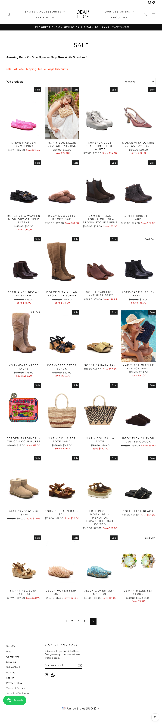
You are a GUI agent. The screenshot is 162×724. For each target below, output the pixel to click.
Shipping (11, 661)
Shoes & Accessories (43, 11)
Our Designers (118, 11)
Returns (10, 672)
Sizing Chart (13, 667)
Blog (9, 651)
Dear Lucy (83, 14)
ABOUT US (119, 17)
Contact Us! (12, 656)
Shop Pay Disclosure (17, 693)
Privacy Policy (14, 682)
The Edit (44, 17)
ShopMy (11, 646)
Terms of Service (15, 688)
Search (10, 677)
